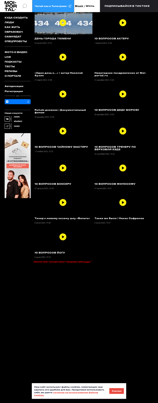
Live (8, 57)
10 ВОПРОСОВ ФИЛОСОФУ (115, 184)
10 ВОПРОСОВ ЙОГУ (50, 252)
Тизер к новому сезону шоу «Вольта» (62, 218)
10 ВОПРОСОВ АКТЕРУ (111, 38)
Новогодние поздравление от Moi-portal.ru (120, 74)
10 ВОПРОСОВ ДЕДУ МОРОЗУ (116, 110)
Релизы (11, 71)
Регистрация (14, 91)
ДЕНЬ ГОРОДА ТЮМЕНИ (53, 38)
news (17, 117)
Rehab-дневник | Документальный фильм (60, 111)
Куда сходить (16, 17)
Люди (9, 22)
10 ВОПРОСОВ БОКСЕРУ (53, 184)
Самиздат (13, 36)
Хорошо (117, 391)
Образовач (14, 31)
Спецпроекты (16, 41)
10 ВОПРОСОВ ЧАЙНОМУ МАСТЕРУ (61, 147)
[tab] (18, 86)
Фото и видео (16, 52)
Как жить (12, 27)
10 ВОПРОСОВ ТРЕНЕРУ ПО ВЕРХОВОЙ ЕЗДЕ (115, 148)
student (18, 121)
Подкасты (13, 61)
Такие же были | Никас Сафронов (119, 218)
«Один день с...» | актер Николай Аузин (59, 74)
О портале (13, 76)
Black (79, 6)
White (90, 6)
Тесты (10, 66)
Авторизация (14, 86)
